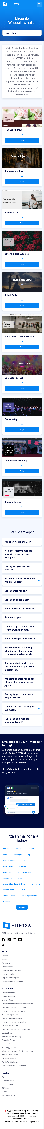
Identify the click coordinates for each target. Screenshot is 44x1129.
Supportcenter (8, 1081)
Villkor (7, 1122)
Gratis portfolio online (11, 1025)
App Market (11, 977)
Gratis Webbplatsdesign (12, 1062)
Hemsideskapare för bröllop (14, 1022)
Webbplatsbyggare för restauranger (17, 1051)
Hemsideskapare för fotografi (15, 1011)
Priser (4, 959)
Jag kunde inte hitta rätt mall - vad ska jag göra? (20, 580)
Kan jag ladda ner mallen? (17, 600)
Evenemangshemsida (11, 1014)
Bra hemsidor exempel (11, 970)
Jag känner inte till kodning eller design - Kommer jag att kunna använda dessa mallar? (20, 651)
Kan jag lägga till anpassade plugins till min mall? (19, 696)
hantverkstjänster (24, 872)
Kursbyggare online (10, 1047)
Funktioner (6, 963)
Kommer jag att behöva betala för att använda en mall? (20, 628)
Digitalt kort (7, 1033)
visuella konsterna (10, 860)
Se (22, 135)
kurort (22, 890)
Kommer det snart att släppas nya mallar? (20, 708)
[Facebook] (4, 939)
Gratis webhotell (9, 1058)
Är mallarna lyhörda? (15, 617)
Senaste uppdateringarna (12, 981)
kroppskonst (8, 890)
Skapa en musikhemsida (12, 1018)
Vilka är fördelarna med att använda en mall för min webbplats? (18, 554)
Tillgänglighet (34, 1122)
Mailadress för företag (11, 1036)
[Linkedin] (14, 939)
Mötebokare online (10, 1055)
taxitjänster (36, 884)
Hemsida (5, 955)
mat (20, 878)
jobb (8, 1084)
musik (5, 854)
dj (29, 854)
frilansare (7, 901)
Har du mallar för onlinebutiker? (21, 608)
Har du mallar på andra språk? (20, 638)
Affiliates (5, 1088)
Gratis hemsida (8, 992)
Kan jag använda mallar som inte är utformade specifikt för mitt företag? (20, 666)
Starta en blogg (8, 1040)
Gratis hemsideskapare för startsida (17, 1003)
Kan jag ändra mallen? (16, 591)
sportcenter (8, 866)
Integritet (15, 1122)
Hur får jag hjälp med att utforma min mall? (17, 720)
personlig (23, 866)
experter (5, 1092)
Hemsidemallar (8, 974)
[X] (9, 939)
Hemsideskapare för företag (14, 1007)
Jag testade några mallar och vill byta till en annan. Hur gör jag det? (19, 682)
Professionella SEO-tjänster (14, 1066)
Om (3, 1077)
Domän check (8, 1000)
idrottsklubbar (9, 895)
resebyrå (18, 854)
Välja (22, 140)
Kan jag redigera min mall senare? (17, 568)
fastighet (7, 872)
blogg (18, 849)
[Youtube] (19, 939)
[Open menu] (39, 4)
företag (6, 849)
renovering (7, 878)
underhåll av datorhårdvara (14, 884)
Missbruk (23, 1122)
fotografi (30, 849)
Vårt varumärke (8, 1095)
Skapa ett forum (9, 1044)
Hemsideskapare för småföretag (16, 1029)
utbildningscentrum (29, 895)
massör (27, 860)
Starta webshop (8, 996)
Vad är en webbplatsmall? (18, 542)
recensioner (7, 966)
